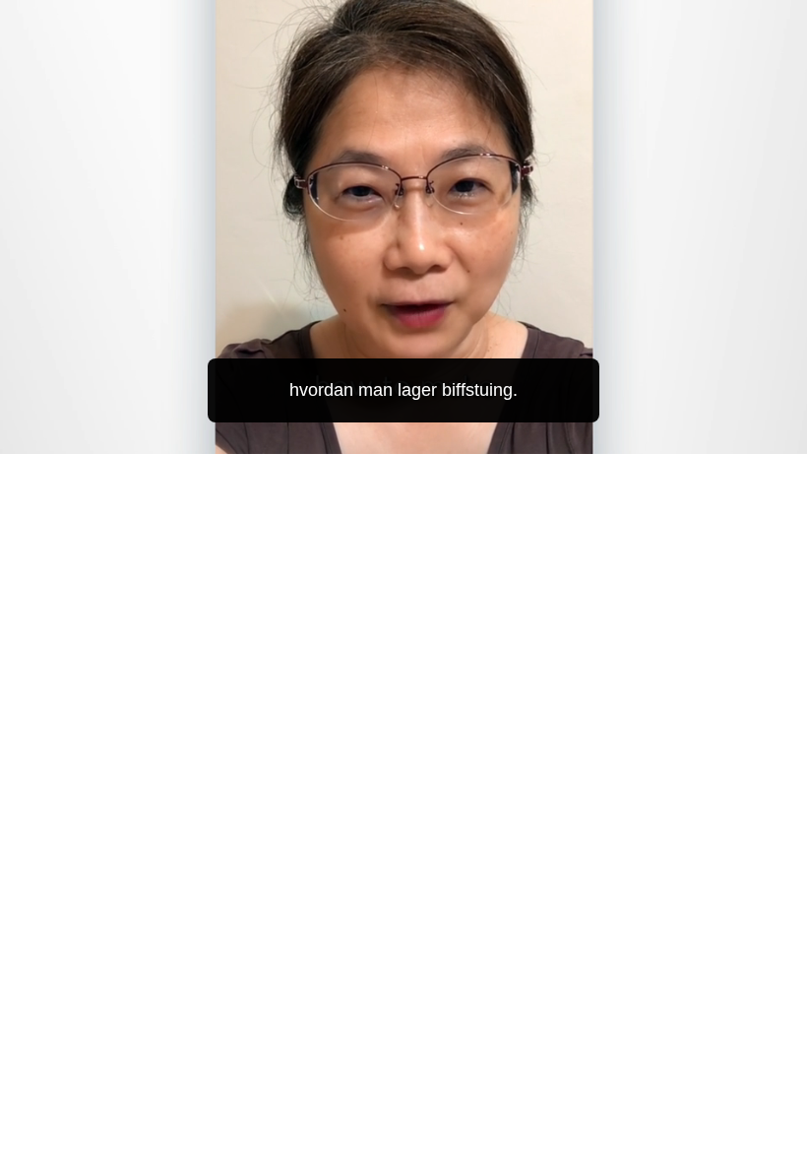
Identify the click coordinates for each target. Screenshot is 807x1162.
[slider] (417, 434)
